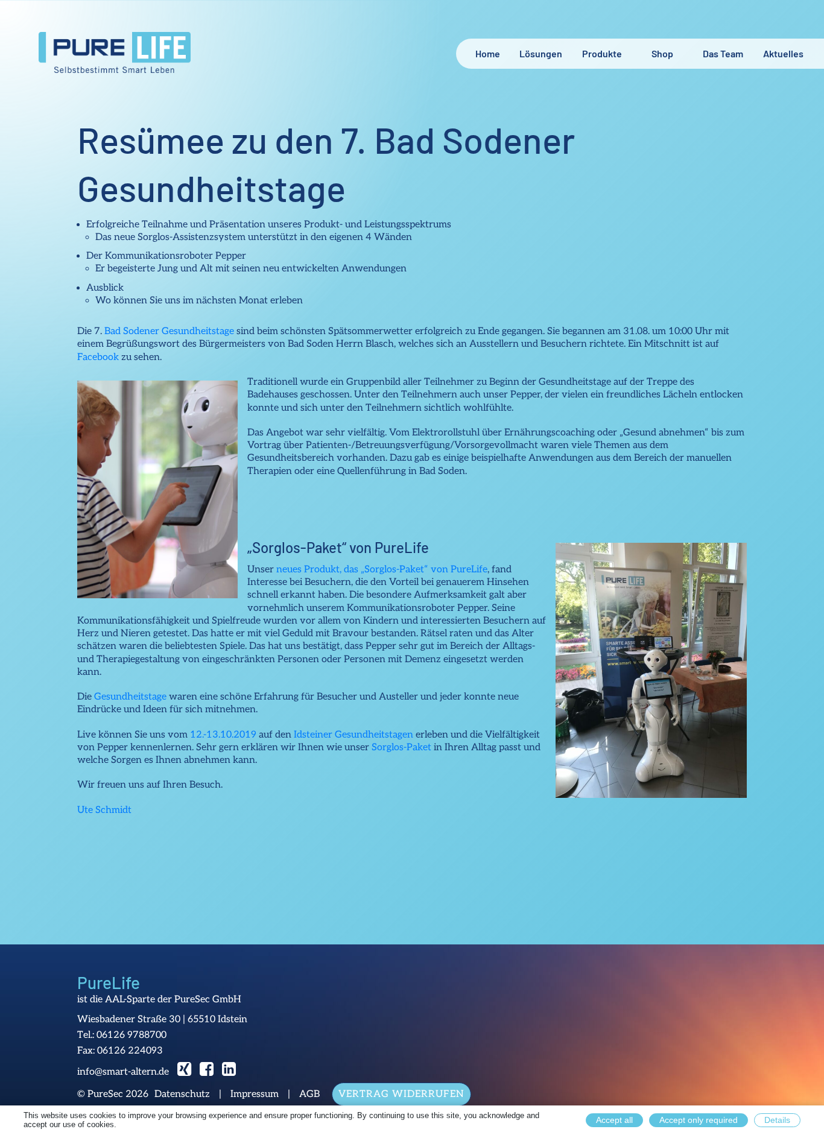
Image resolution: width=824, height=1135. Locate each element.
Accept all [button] (614, 1120)
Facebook (98, 357)
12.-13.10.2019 (223, 735)
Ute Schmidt (104, 810)
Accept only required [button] (698, 1120)
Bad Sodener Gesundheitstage (169, 331)
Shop (662, 53)
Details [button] (777, 1120)
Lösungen (540, 53)
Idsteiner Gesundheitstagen (353, 735)
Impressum (254, 1094)
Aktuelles (783, 53)
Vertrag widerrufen (401, 1094)
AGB (309, 1094)
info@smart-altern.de (123, 1072)
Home (487, 53)
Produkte (602, 53)
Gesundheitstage (130, 697)
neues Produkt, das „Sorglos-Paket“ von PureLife (380, 569)
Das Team (723, 53)
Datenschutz (182, 1094)
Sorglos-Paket (401, 747)
